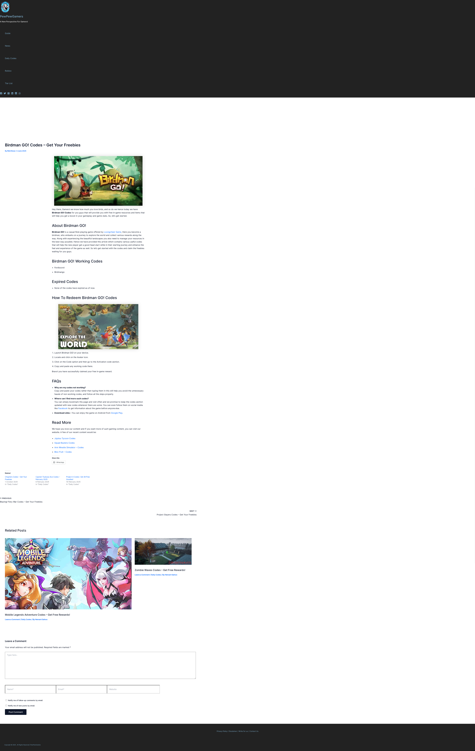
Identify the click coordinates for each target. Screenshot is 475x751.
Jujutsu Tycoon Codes (64, 438)
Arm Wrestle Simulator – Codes (69, 447)
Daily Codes (10, 58)
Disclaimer (233, 731)
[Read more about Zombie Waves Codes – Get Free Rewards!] (163, 564)
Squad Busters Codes (64, 443)
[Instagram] (8, 93)
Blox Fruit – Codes (63, 452)
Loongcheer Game (112, 232)
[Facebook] (1, 93)
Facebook (63, 408)
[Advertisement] (237, 116)
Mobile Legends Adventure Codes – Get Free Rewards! (37, 614)
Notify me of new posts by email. (21, 706)
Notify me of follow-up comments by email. (25, 700)
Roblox (8, 71)
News (7, 46)
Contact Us (253, 731)
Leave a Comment (12, 619)
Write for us (243, 731)
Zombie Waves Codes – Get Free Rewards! (160, 570)
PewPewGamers (11, 16)
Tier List (8, 83)
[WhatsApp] (20, 93)
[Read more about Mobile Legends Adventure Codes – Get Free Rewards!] (68, 608)
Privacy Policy (222, 731)
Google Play (116, 413)
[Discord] (16, 93)
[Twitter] (5, 93)
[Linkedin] (12, 93)
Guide (7, 33)
